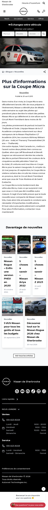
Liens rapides (8, 399)
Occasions (18, 19)
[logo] (23, 11)
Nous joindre (9, 409)
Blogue (9, 72)
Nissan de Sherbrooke (7, 3)
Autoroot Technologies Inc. (14, 482)
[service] (43, 11)
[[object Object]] (44, 71)
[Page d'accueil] (3, 72)
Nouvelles (19, 72)
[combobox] (3, 33)
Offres (41, 19)
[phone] (38, 11)
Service (31, 19)
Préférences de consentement (16, 469)
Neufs (6, 19)
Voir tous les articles (24, 356)
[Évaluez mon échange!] (43, 33)
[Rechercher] (44, 3)
